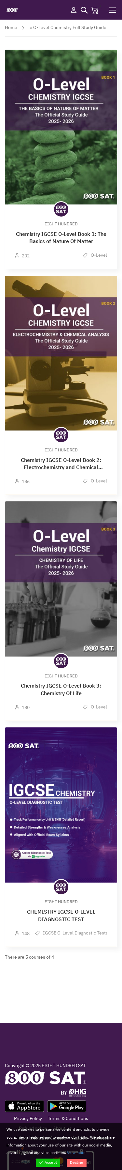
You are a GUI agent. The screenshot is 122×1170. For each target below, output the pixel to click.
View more (76, 1153)
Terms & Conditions (68, 1118)
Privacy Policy (28, 1118)
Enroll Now (61, 127)
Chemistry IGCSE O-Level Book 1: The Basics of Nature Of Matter (61, 238)
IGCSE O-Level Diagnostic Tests (75, 933)
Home (11, 27)
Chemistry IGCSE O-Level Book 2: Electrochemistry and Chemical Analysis (61, 464)
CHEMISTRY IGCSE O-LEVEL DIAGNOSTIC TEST (61, 915)
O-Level (98, 255)
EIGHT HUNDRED (61, 224)
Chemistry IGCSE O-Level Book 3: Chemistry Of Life (61, 689)
